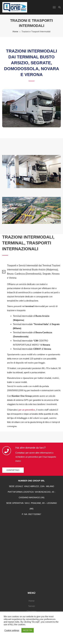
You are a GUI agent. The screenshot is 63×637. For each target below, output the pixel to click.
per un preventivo (26, 409)
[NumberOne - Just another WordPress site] (14, 7)
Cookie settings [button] (11, 630)
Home (15, 31)
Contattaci (13, 470)
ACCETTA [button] (27, 630)
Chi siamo (31, 611)
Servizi (31, 606)
